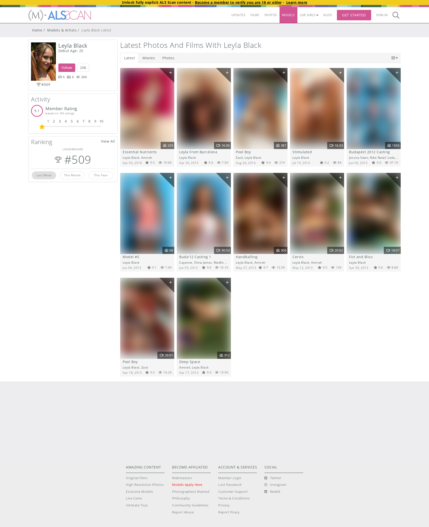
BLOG (327, 15)
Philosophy (181, 498)
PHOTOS (270, 15)
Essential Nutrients (140, 152)
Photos (168, 58)
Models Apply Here (187, 485)
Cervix (297, 256)
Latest (129, 58)
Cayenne (185, 262)
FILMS (254, 15)
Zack (239, 157)
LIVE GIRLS (308, 15)
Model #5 (131, 256)
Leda (391, 157)
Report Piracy (229, 512)
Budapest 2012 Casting (369, 152)
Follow (67, 67)
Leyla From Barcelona (198, 152)
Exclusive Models (139, 492)
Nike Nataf (378, 157)
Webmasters (182, 478)
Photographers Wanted (190, 492)
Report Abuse (183, 512)
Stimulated (302, 152)
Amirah (146, 157)
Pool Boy (243, 152)
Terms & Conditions (234, 498)
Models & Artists (61, 30)
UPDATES (238, 15)
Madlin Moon (223, 262)
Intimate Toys (137, 505)
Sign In (382, 15)
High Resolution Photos (145, 485)
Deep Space (189, 361)
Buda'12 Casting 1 (195, 256)
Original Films (136, 478)
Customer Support (233, 492)
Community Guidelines (190, 505)
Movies (149, 58)
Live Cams (134, 498)
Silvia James (203, 262)
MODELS (288, 15)
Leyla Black (131, 157)
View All (108, 141)
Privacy (224, 505)
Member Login (229, 478)
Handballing (247, 256)
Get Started (354, 15)
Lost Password (230, 485)
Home (37, 30)
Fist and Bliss (361, 256)
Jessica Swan (358, 157)
